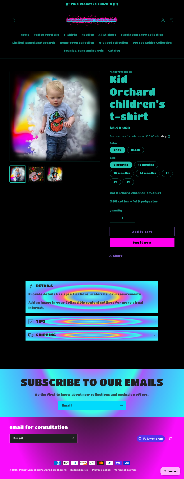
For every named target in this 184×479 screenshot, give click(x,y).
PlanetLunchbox (29, 470)
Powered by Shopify (53, 470)
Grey (117, 149)
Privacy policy (101, 470)
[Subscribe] (122, 405)
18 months (122, 173)
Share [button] (118, 255)
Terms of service (125, 470)
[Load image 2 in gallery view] (36, 174)
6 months (121, 164)
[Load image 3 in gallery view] (55, 174)
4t (128, 181)
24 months (148, 173)
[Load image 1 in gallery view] (18, 174)
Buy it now (142, 242)
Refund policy (79, 470)
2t (167, 173)
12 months (146, 164)
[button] (14, 20)
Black (135, 149)
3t (115, 181)
